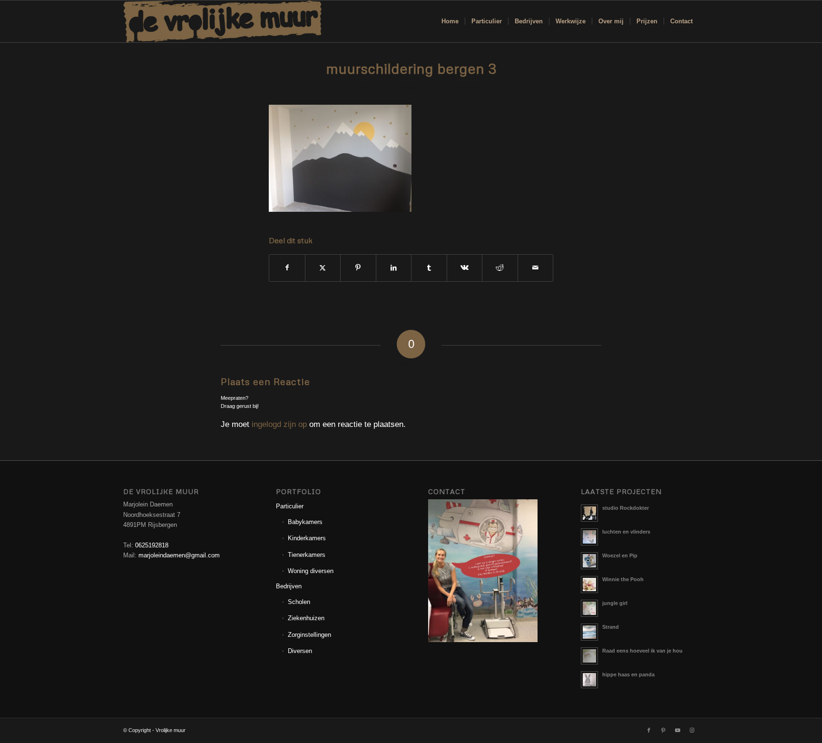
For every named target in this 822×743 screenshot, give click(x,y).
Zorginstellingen (309, 634)
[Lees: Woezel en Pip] (589, 560)
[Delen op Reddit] (500, 268)
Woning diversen (310, 571)
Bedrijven (289, 586)
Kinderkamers (307, 538)
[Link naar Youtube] (677, 730)
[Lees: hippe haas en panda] (589, 679)
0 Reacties (403, 87)
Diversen (300, 650)
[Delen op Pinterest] (358, 268)
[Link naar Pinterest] (663, 730)
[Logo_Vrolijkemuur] (222, 21)
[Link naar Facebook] (649, 730)
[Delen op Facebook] (287, 268)
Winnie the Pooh (623, 579)
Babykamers (305, 521)
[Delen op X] (323, 268)
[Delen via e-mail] (535, 268)
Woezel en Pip (619, 555)
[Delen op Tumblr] (429, 268)
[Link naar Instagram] (692, 730)
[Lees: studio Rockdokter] (589, 513)
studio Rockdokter (625, 508)
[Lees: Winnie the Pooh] (589, 584)
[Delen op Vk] (464, 268)
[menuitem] (450, 21)
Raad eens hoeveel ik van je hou (642, 651)
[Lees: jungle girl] (589, 608)
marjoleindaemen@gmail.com (179, 555)
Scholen (299, 601)
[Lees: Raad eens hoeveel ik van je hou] (589, 655)
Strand (610, 627)
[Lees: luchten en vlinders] (589, 536)
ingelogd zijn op (279, 424)
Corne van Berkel (459, 87)
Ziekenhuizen (306, 618)
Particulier (289, 506)
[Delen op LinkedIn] (393, 268)
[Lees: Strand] (589, 632)
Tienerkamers (306, 554)
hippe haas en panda (628, 674)
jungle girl (614, 603)
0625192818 (151, 545)
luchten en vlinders (626, 532)
